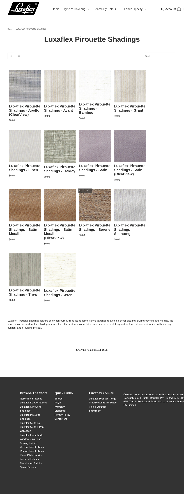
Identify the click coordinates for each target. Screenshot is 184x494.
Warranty (59, 406)
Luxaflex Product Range (102, 398)
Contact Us (60, 418)
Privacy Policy (62, 414)
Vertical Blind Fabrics (32, 447)
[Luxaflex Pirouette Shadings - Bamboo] (95, 85)
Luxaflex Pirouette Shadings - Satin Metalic (24, 229)
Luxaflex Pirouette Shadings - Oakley (59, 169)
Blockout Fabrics (29, 459)
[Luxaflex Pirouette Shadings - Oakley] (60, 146)
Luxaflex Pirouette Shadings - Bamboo (94, 108)
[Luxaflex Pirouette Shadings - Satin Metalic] (25, 205)
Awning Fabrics (28, 443)
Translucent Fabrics (31, 463)
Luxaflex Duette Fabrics (33, 402)
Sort (147, 56)
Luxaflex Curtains (30, 422)
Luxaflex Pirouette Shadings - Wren (59, 293)
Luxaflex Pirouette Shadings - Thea (24, 292)
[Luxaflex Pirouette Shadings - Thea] (25, 269)
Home (55, 9)
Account (170, 9)
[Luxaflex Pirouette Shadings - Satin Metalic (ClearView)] (60, 205)
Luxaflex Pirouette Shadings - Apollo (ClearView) (24, 110)
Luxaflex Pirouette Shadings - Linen (24, 168)
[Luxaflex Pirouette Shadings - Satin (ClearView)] (130, 146)
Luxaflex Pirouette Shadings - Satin (94, 168)
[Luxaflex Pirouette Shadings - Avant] (60, 86)
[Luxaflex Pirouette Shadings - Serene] (95, 205)
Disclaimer (60, 410)
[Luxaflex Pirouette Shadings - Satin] (95, 146)
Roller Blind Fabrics (31, 398)
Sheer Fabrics (28, 467)
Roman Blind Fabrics (32, 451)
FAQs (57, 402)
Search (58, 398)
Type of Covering (75, 9)
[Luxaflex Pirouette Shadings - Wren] (60, 270)
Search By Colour (104, 9)
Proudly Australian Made (103, 402)
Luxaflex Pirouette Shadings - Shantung (129, 229)
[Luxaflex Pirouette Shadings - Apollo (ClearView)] (25, 86)
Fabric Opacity (133, 9)
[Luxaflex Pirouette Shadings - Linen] (25, 146)
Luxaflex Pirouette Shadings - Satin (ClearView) (129, 170)
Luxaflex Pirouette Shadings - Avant (59, 108)
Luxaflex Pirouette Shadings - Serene (94, 227)
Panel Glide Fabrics (31, 455)
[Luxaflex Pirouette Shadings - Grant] (130, 86)
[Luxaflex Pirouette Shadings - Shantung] (130, 205)
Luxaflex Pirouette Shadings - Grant (129, 108)
